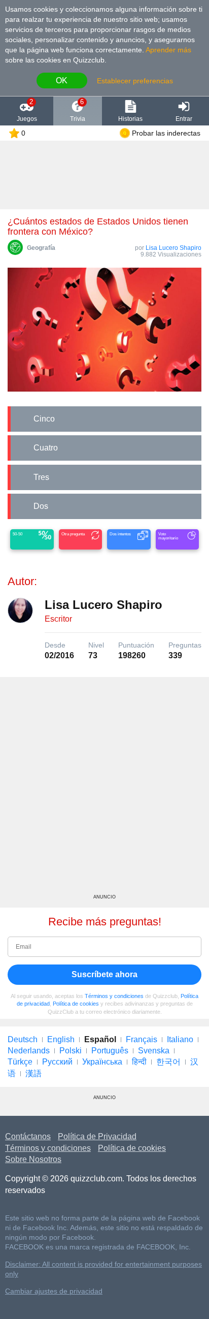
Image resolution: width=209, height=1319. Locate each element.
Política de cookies (76, 1004)
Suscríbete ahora (104, 974)
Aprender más (168, 50)
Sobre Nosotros (33, 1159)
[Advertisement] (104, 789)
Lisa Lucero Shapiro (173, 247)
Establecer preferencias (135, 81)
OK (61, 80)
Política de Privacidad (97, 1136)
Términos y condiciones (114, 996)
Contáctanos (28, 1136)
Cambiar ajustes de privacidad (53, 1291)
